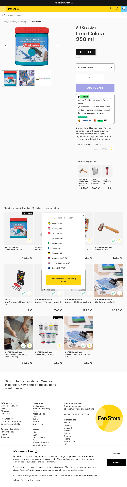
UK (65, 444)
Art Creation (86, 27)
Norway (67, 425)
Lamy (34, 435)
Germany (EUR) (58, 253)
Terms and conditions (11, 429)
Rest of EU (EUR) (58, 268)
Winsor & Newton (40, 442)
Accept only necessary (31, 480)
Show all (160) (39, 445)
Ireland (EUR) (57, 243)
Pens (34, 411)
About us (5, 411)
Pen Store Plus (8, 419)
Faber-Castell (38, 437)
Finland (67, 430)
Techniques (24, 22)
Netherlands (69, 441)
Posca (35, 440)
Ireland (67, 439)
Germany (68, 436)
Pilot (34, 432)
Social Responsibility (10, 424)
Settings (116, 453)
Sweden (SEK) (57, 223)
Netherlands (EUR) (59, 258)
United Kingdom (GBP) (61, 263)
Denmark (68, 428)
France (67, 433)
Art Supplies (38, 406)
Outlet (35, 419)
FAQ (3, 408)
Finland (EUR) (57, 238)
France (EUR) (57, 248)
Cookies (5, 437)
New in (35, 421)
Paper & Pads (38, 414)
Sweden (68, 422)
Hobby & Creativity (10, 22)
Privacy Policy (7, 432)
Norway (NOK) (57, 228)
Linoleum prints (36, 22)
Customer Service (9, 406)
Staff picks (37, 424)
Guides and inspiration (11, 421)
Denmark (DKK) (58, 233)
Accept (116, 462)
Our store (5, 413)
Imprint (4, 434)
